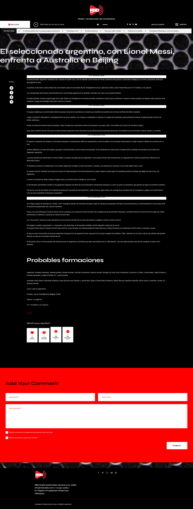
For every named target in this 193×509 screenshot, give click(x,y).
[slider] (106, 24)
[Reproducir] (36, 24)
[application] (71, 24)
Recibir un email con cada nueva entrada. (23, 438)
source (29, 313)
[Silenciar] (98, 24)
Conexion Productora (43, 504)
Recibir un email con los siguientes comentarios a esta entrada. (31, 432)
